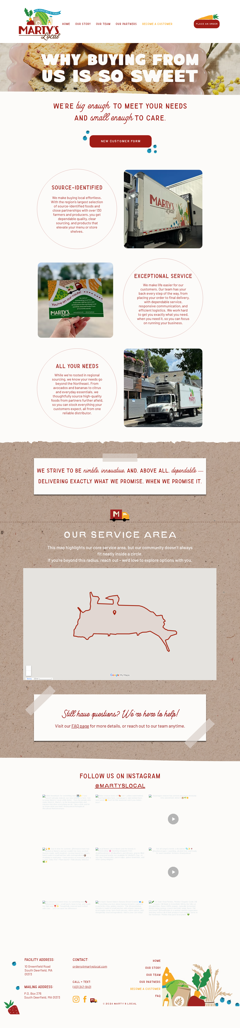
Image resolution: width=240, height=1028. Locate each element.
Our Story (153, 968)
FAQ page (80, 725)
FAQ (158, 996)
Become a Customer (145, 989)
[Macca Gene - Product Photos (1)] (93, 999)
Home (157, 961)
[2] (84, 999)
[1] (76, 999)
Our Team (153, 975)
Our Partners (150, 982)
